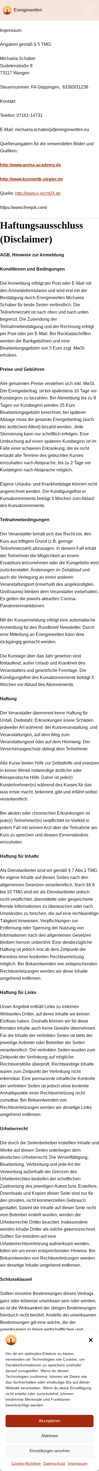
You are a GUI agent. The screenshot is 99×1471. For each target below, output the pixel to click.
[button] (91, 1340)
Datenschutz (54, 1463)
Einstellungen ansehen (49, 1450)
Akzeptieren (49, 1420)
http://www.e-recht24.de (38, 193)
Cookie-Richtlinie (26, 1463)
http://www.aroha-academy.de (30, 165)
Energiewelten (28, 10)
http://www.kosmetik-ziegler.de (31, 179)
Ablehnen (49, 1435)
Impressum (77, 1463)
